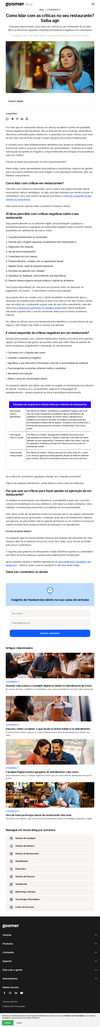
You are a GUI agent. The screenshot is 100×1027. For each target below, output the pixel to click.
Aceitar (8, 1023)
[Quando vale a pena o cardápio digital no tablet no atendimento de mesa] (50, 665)
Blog (41, 10)
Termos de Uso (10, 1001)
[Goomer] (11, 926)
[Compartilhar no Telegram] (12, 118)
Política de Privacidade (14, 1006)
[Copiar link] (27, 118)
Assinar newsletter (50, 633)
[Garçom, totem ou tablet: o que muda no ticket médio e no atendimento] (50, 708)
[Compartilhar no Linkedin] (22, 118)
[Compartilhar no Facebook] (17, 118)
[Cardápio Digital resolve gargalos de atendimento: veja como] (50, 752)
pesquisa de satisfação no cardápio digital (39, 307)
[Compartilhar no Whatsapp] (7, 118)
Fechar (19, 1023)
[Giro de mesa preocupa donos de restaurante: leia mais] (50, 795)
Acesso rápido (15, 101)
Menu (93, 4)
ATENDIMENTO (12, 682)
